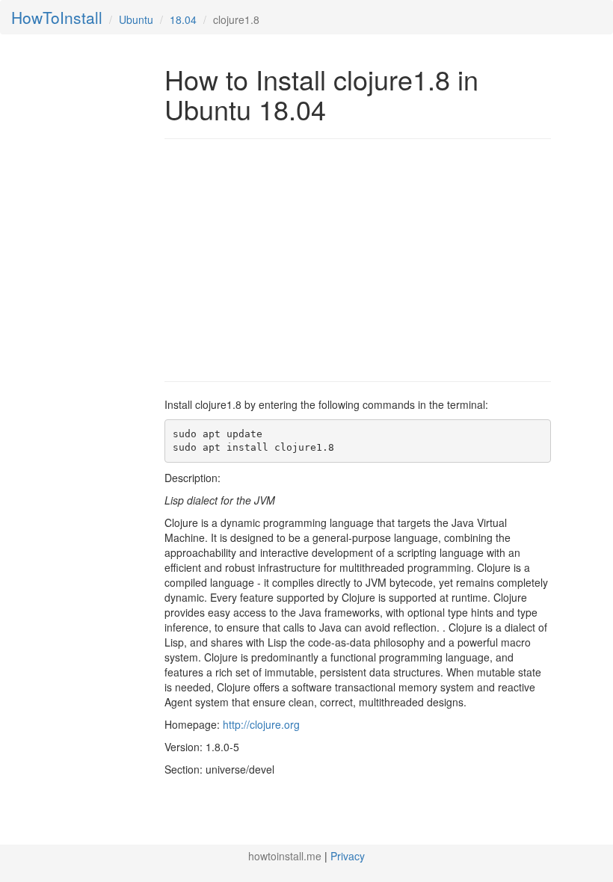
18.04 (183, 19)
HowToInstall (56, 17)
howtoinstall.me (284, 855)
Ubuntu (136, 19)
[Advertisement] (290, 258)
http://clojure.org (261, 724)
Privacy (347, 855)
